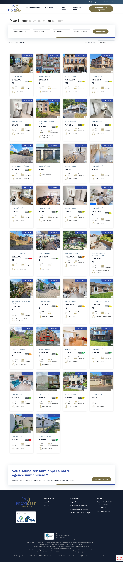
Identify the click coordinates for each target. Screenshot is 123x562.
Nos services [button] (50, 7)
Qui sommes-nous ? (33, 8)
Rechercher (100, 31)
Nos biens (64, 8)
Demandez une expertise (101, 9)
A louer (46, 505)
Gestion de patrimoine (78, 505)
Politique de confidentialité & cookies (59, 556)
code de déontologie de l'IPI (87, 542)
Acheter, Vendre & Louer (79, 509)
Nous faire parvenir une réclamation (97, 556)
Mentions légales (78, 556)
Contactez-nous (77, 8)
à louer (58, 20)
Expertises (74, 502)
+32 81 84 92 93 (108, 2)
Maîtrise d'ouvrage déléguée (80, 513)
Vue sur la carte (90, 42)
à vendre (37, 20)
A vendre (47, 502)
